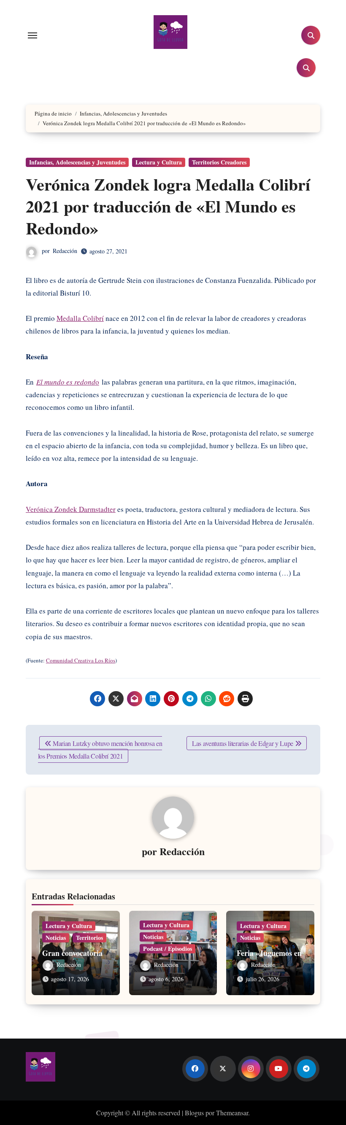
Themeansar (232, 1112)
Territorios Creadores (219, 162)
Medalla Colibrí (80, 318)
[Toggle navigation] (32, 35)
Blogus (194, 1112)
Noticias (56, 937)
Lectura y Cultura (158, 162)
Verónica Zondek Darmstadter (71, 509)
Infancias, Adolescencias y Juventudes (77, 162)
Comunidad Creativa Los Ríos (80, 660)
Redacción (65, 251)
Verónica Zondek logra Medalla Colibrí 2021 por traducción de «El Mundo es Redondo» (168, 206)
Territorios (89, 937)
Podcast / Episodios (167, 948)
